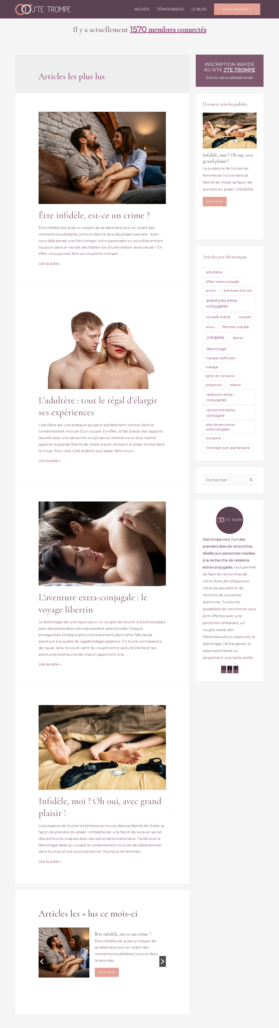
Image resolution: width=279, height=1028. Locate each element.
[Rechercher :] (230, 480)
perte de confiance (220, 376)
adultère (214, 272)
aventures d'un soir (237, 291)
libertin (238, 338)
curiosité (244, 317)
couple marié (218, 317)
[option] (102, 958)
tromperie (213, 438)
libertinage (216, 349)
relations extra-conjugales (220, 397)
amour (211, 291)
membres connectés (168, 29)
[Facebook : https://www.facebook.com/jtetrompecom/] (229, 670)
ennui (210, 327)
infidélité (216, 337)
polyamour (214, 385)
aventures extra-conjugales (222, 303)
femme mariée (235, 327)
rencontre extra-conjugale (221, 412)
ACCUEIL (142, 9)
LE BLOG (199, 9)
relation (235, 385)
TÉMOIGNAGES (170, 9)
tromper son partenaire (228, 448)
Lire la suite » (50, 264)
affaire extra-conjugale (222, 282)
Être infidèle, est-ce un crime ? (94, 215)
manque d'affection (221, 358)
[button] (42, 961)
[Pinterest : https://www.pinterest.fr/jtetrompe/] (235, 670)
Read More (106, 978)
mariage (212, 367)
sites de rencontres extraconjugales (220, 427)
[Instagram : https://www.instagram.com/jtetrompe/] (223, 670)
